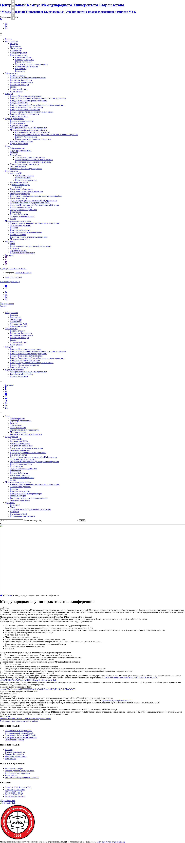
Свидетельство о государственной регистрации (30, 246)
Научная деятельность (14, 119)
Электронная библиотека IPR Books (20, 735)
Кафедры (9, 94)
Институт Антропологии (26, 137)
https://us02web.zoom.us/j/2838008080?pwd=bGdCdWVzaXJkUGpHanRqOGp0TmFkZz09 (37, 689)
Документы (10, 241)
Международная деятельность (18, 221)
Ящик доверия (16, 91)
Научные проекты (18, 123)
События (6, 716)
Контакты (9, 255)
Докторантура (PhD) (19, 182)
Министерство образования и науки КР (22, 777)
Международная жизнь (20, 239)
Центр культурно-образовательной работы (28, 452)
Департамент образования (21, 189)
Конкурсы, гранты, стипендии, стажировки (29, 237)
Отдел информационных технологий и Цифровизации (33, 200)
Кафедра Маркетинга (19, 116)
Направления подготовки (26, 180)
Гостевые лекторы (18, 235)
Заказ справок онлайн (14, 740)
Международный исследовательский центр (28, 130)
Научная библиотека (19, 144)
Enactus (13, 87)
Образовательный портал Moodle (19, 733)
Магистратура (16, 48)
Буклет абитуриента (23, 62)
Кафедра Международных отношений (26, 107)
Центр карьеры (16, 466)
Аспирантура (16, 50)
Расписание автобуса (14, 768)
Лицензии (14, 248)
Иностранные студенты (20, 230)
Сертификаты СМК (18, 250)
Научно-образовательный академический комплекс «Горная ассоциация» (46, 134)
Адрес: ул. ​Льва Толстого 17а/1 (13, 268)
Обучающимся (11, 73)
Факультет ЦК (16, 173)
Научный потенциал (19, 125)
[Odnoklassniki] (13, 11)
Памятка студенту (17, 75)
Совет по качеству (18, 427)
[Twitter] (13, 4)
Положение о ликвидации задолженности (28, 78)
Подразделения (11, 171)
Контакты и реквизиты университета (26, 169)
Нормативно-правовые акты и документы (33, 162)
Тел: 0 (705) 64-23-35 (14, 792)
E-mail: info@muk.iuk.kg (15, 796)
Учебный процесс (22, 178)
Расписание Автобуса (19, 84)
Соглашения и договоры (20, 225)
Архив (13, 219)
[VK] (13, 7)
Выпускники (10, 759)
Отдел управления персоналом (23, 210)
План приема (20, 69)
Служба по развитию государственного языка (29, 203)
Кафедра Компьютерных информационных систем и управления (38, 98)
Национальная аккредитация (22, 253)
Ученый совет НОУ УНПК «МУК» (30, 157)
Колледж (14, 44)
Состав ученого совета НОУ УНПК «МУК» (34, 159)
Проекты (14, 228)
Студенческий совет (18, 89)
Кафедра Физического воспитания (25, 109)
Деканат (18, 187)
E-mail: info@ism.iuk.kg (10, 281)
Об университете (17, 148)
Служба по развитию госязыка (23, 459)
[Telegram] (13, 18)
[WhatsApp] (13, 14)
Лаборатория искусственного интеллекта (33, 139)
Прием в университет (24, 59)
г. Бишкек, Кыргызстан (15, 789)
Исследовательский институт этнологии (32, 132)
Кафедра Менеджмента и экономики (26, 96)
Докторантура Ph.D (18, 53)
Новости (8, 750)
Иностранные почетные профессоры (26, 232)
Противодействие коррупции (17, 773)
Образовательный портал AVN (18, 731)
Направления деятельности (21, 121)
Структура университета (20, 150)
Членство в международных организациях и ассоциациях (35, 223)
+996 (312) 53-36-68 (13, 277)
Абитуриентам (11, 41)
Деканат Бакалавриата (24, 175)
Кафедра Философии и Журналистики (26, 356)
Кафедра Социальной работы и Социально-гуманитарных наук (37, 105)
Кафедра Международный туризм (24, 114)
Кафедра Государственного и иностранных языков (31, 112)
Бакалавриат (15, 46)
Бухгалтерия (15, 212)
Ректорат (14, 153)
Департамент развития (19, 475)
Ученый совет (16, 155)
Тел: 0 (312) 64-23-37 (14, 794)
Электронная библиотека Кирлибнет (21, 737)
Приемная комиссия (18, 55)
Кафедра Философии (19, 103)
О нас (7, 146)
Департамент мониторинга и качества (26, 191)
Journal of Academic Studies (21, 141)
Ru (6, 24)
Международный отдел (20, 194)
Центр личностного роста (21, 207)
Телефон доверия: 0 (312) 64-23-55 (19, 771)
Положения (20, 71)
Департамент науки (18, 198)
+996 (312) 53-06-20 (23, 273)
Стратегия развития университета (24, 164)
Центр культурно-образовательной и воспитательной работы (36, 196)
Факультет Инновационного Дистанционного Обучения (34, 205)
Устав (12, 244)
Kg (6, 28)
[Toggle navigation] (1, 33)
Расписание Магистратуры (21, 82)
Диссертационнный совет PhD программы (28, 128)
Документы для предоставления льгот (31, 64)
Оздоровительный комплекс (22, 216)
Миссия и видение (18, 166)
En (6, 26)
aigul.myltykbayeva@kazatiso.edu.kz (116, 700)
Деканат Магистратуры (20, 185)
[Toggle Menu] (1, 381)
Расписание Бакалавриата (21, 80)
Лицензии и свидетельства (26, 66)
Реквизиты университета (16, 756)
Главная (8, 39)
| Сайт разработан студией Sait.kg (110, 842)
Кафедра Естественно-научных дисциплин (28, 100)
